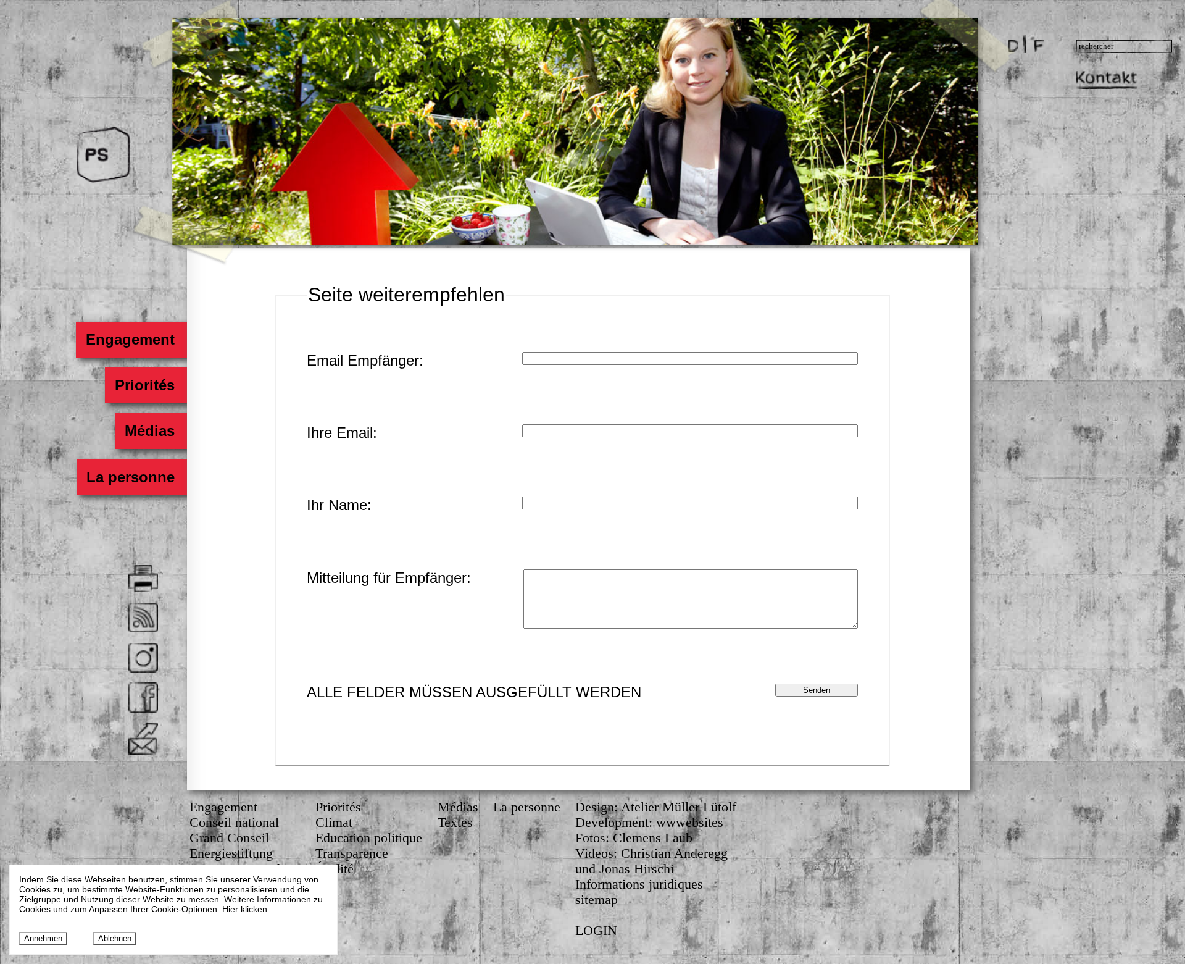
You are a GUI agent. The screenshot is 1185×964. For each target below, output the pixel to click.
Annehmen (43, 938)
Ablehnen (114, 938)
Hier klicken (244, 909)
